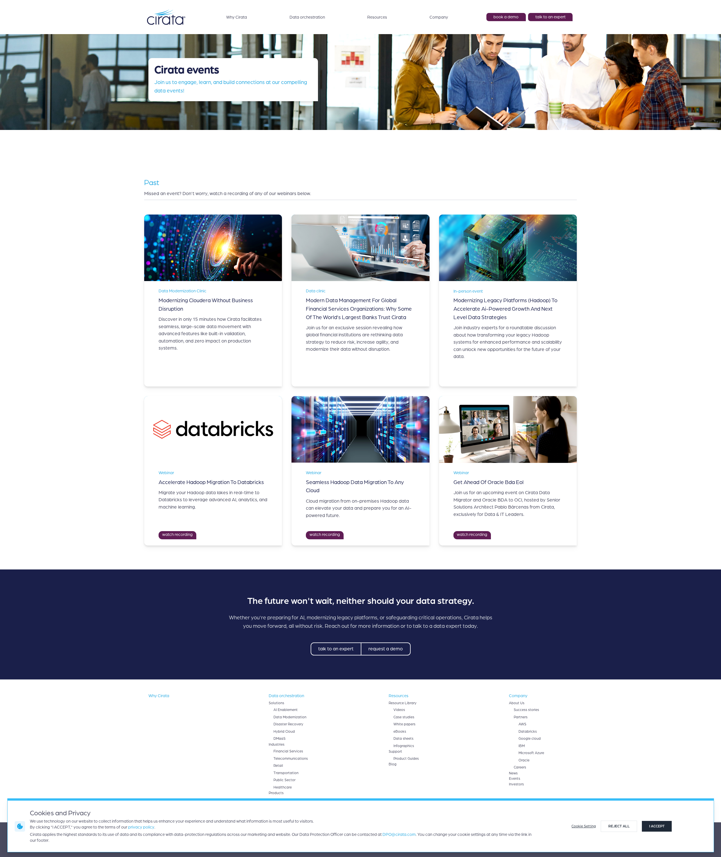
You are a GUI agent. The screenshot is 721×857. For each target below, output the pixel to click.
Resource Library (403, 703)
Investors (516, 784)
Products (276, 793)
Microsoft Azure (531, 753)
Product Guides (406, 759)
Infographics (403, 746)
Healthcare (282, 787)
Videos (399, 710)
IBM (522, 746)
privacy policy (141, 827)
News (513, 773)
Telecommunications (290, 759)
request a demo (385, 648)
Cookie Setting (583, 826)
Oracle (524, 760)
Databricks (528, 732)
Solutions (276, 703)
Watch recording (177, 535)
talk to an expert (550, 17)
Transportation (286, 773)
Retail (278, 766)
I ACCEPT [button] (657, 826)
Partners (521, 717)
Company (439, 17)
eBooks (399, 732)
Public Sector (284, 780)
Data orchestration (307, 17)
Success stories (526, 710)
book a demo (506, 17)
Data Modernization (289, 717)
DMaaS (279, 739)
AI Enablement (285, 710)
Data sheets (403, 739)
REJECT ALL (619, 826)
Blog (393, 764)
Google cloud (530, 739)
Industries (276, 744)
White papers (404, 724)
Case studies (403, 717)
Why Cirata (236, 17)
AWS (522, 724)
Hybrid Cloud (284, 732)
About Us (516, 703)
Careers (520, 767)
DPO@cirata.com (399, 834)
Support (395, 752)
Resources (377, 17)
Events (514, 779)
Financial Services (288, 751)
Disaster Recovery (288, 724)
